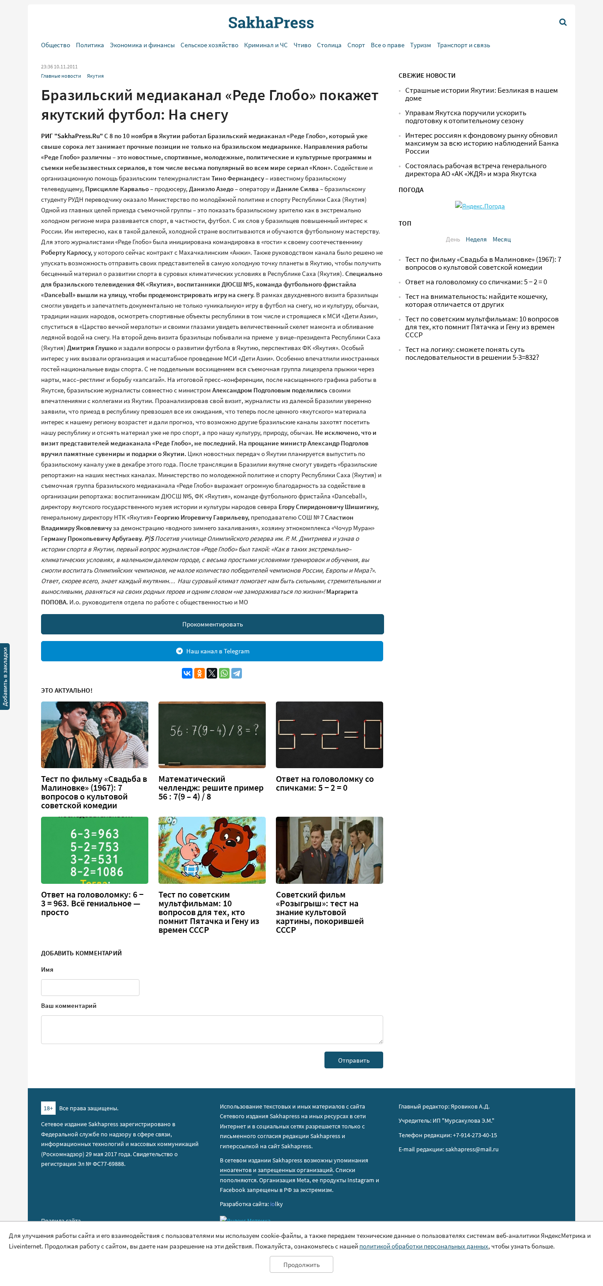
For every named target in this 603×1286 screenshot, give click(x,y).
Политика (90, 45)
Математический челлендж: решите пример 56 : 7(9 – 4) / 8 (211, 787)
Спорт (356, 45)
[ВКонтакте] (187, 673)
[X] (212, 673)
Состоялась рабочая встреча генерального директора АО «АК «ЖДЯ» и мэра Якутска (475, 169)
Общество (55, 45)
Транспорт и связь (463, 45)
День (453, 239)
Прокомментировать (212, 624)
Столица (329, 45)
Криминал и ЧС (266, 45)
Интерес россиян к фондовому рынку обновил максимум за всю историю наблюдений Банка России (482, 143)
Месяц (502, 239)
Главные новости (61, 75)
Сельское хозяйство (209, 45)
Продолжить (301, 1264)
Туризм (420, 45)
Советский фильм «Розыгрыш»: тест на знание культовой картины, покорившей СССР (320, 912)
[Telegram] (236, 673)
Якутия (95, 75)
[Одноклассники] (199, 673)
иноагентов (236, 1170)
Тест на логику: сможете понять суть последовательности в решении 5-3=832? (472, 353)
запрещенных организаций (295, 1170)
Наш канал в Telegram (217, 651)
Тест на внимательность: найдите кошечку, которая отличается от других (476, 300)
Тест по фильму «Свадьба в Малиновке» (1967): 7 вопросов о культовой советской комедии (94, 792)
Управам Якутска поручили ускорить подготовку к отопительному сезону (465, 116)
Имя (47, 969)
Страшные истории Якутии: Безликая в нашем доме (481, 94)
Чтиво (302, 45)
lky (276, 1204)
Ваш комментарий (69, 1005)
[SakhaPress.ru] (5, 678)
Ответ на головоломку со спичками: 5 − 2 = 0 (325, 783)
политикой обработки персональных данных (423, 1246)
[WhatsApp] (224, 673)
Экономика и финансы (142, 45)
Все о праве (387, 45)
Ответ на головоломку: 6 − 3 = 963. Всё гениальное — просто (92, 903)
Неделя (476, 239)
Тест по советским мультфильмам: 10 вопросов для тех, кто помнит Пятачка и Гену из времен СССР (208, 912)
